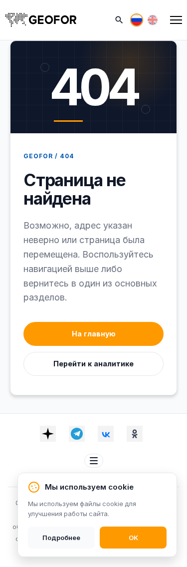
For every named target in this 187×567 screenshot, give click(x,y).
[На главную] (41, 20)
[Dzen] (48, 434)
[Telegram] (77, 434)
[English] (153, 20)
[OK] (135, 434)
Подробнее (61, 538)
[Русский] (136, 19)
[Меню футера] (93, 461)
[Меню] (176, 20)
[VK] (106, 434)
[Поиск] (119, 19)
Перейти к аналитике (93, 363)
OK (133, 538)
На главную (94, 333)
